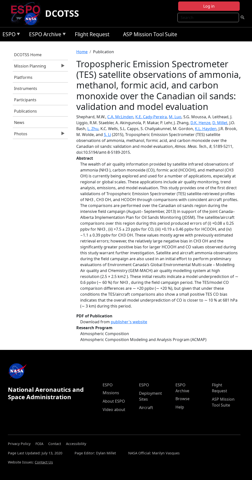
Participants (25, 100)
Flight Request (92, 34)
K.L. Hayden (206, 128)
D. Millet (219, 122)
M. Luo (175, 117)
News (19, 122)
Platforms (23, 77)
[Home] (27, 13)
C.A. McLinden (120, 117)
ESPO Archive (44, 35)
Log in (209, 6)
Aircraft (146, 407)
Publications (25, 111)
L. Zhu (92, 128)
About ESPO (114, 401)
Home (82, 51)
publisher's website (129, 322)
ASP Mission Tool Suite (150, 34)
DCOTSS (62, 13)
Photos (20, 135)
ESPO (8, 35)
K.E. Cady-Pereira (151, 117)
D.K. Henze (200, 122)
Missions (111, 392)
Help (179, 407)
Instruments (25, 88)
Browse (182, 398)
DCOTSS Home (28, 54)
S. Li (107, 134)
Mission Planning (29, 67)
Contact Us (44, 462)
